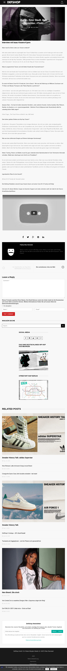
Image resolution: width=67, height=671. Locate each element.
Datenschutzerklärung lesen (33, 640)
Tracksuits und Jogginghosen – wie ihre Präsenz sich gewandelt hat (21, 541)
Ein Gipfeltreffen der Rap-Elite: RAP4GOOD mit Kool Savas (22, 267)
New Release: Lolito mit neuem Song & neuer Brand (17, 466)
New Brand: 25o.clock (10, 592)
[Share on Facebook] (23, 237)
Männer (54, 631)
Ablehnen (53, 669)
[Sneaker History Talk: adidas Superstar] (33, 434)
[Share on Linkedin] (43, 237)
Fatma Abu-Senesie (26, 245)
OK (47, 669)
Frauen (60, 631)
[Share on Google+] (33, 237)
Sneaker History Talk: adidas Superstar (17, 458)
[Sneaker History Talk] (33, 501)
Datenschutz (33, 664)
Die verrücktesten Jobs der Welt (45, 267)
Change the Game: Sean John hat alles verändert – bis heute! (19, 473)
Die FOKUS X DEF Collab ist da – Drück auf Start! (16, 608)
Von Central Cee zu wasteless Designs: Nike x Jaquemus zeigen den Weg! (23, 600)
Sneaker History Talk (10, 525)
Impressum (33, 661)
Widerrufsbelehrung (33, 658)
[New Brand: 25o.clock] (33, 568)
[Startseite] (13, 2)
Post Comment (8, 314)
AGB (33, 656)
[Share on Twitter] (28, 237)
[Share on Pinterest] (38, 237)
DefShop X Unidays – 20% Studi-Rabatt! (13, 533)
